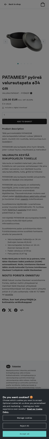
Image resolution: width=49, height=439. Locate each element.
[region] (24, 414)
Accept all (24, 434)
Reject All (24, 426)
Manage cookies (24, 418)
